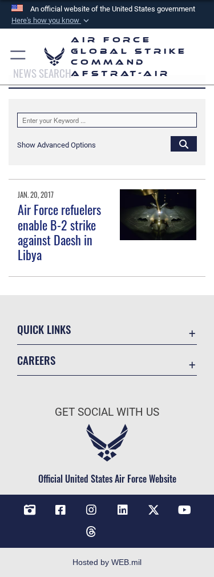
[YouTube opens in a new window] (184, 510)
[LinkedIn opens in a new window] (122, 510)
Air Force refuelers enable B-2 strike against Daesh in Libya (59, 232)
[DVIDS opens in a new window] (29, 510)
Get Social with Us (107, 412)
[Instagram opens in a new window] (91, 510)
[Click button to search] (184, 143)
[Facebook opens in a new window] (60, 510)
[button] (51, 20)
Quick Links (44, 329)
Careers (36, 360)
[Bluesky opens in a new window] (122, 527)
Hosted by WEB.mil (107, 562)
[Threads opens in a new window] (91, 531)
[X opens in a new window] (153, 510)
